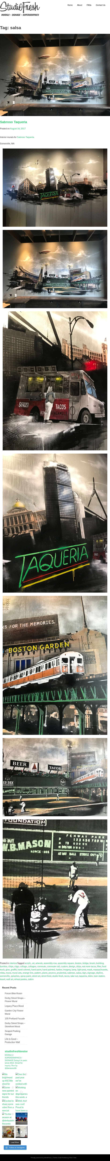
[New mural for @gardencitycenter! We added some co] (22, 1119)
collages (32, 966)
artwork (39, 963)
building (100, 963)
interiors (13, 963)
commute (41, 966)
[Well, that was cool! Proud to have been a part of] (22, 1105)
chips (10, 966)
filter (99, 966)
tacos (66, 976)
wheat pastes (20, 979)
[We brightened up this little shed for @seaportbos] (8, 1079)
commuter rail (53, 966)
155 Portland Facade (15, 1018)
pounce (52, 973)
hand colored (24, 970)
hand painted (48, 970)
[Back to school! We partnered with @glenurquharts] (8, 1132)
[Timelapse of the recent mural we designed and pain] (22, 1132)
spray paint (26, 976)
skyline (99, 973)
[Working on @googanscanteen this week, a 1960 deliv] (22, 1092)
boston (78, 963)
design (72, 966)
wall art (9, 979)
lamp (74, 970)
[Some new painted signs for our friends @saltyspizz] (8, 1092)
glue (8, 970)
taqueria (83, 976)
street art (36, 976)
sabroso (71, 973)
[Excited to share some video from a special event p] (8, 1105)
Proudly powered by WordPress (41, 1157)
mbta (2, 973)
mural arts (17, 973)
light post (81, 970)
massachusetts (100, 970)
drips (78, 966)
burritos (3, 966)
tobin (90, 976)
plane (44, 973)
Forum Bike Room (13, 993)
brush (92, 963)
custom (64, 966)
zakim (31, 979)
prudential (61, 973)
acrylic (28, 963)
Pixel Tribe (72, 1157)
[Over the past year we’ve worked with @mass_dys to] (22, 1079)
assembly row (50, 963)
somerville (5, 976)
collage (23, 966)
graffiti (14, 970)
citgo (16, 966)
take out (74, 976)
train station (99, 976)
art (33, 963)
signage (91, 973)
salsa (78, 973)
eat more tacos (89, 966)
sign (84, 973)
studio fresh (57, 976)
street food (46, 976)
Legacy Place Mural (14, 1006)
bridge (85, 963)
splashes (15, 976)
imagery (67, 970)
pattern (37, 973)
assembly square (66, 963)
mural (8, 973)
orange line (28, 973)
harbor (59, 970)
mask (89, 970)
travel (2, 979)
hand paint (36, 970)
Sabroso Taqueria (13, 122)
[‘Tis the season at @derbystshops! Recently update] (8, 1119)
